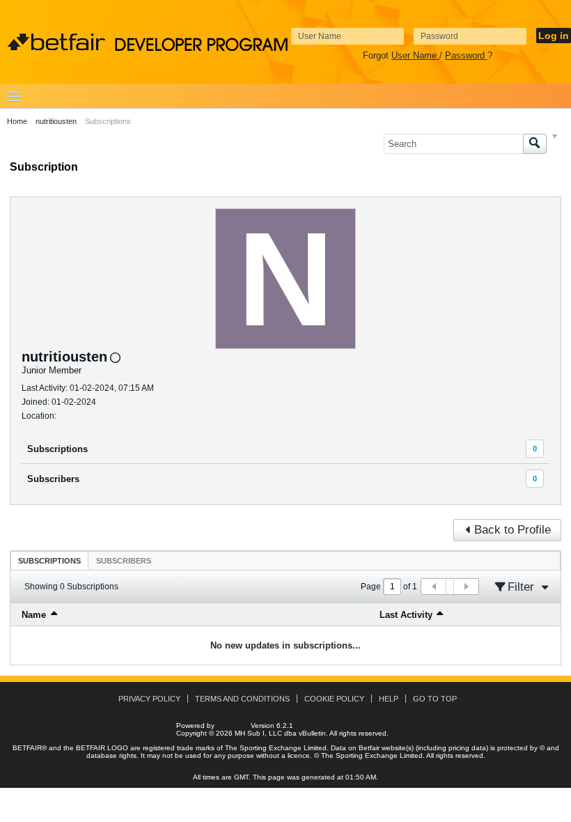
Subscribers (53, 479)
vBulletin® (233, 725)
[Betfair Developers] (56, 42)
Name (34, 615)
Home (17, 121)
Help (388, 699)
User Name (415, 55)
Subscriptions (57, 449)
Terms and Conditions (242, 699)
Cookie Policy (334, 699)
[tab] (49, 560)
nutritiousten (56, 121)
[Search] (535, 144)
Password (466, 55)
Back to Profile (512, 529)
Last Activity (406, 615)
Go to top (435, 699)
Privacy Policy (149, 699)
